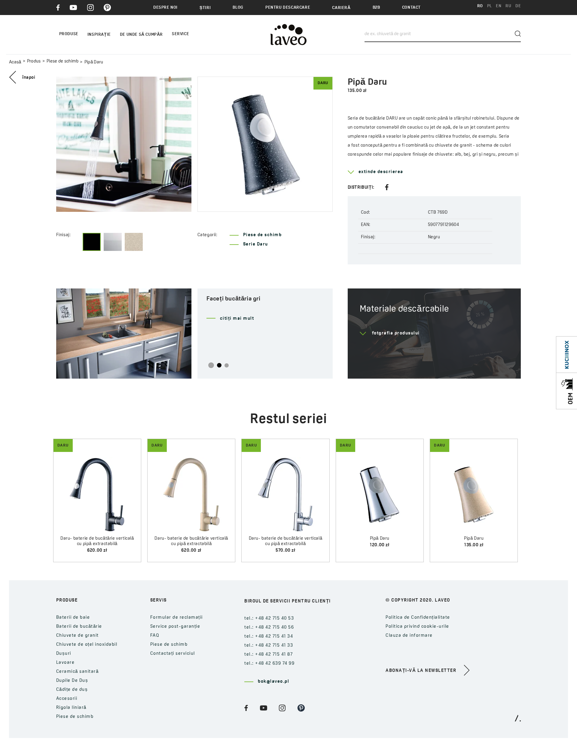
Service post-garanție (175, 626)
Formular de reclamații (176, 617)
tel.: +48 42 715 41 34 (268, 636)
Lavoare (65, 662)
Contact (411, 7)
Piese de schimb (63, 61)
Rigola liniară (71, 708)
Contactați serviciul (172, 653)
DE (518, 6)
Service (180, 34)
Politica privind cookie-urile (417, 626)
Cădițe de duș (72, 690)
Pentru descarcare (287, 7)
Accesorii (67, 699)
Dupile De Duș (72, 680)
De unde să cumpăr (141, 34)
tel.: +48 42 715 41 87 (268, 654)
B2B (376, 7)
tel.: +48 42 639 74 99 (269, 663)
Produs (34, 61)
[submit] (518, 34)
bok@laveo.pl (273, 681)
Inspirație (99, 34)
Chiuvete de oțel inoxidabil (87, 644)
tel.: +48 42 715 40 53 (269, 618)
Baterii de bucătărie (79, 626)
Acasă (15, 62)
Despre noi (165, 7)
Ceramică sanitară (77, 671)
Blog (238, 7)
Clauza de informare (409, 635)
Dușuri (63, 653)
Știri (205, 8)
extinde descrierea (381, 172)
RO (480, 6)
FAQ (155, 635)
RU (508, 6)
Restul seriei (288, 419)
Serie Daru (255, 244)
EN (498, 6)
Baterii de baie (73, 617)
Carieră (341, 8)
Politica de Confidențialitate (418, 617)
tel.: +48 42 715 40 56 (269, 627)
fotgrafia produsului (396, 333)
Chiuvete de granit (77, 635)
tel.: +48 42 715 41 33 (268, 645)
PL (489, 6)
